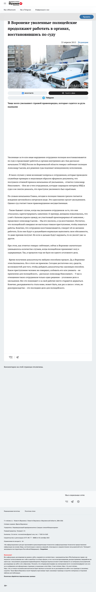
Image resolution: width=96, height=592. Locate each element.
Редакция (83, 42)
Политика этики (30, 511)
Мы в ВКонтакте (10, 10)
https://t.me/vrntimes (54, 566)
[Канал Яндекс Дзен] (68, 93)
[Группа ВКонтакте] (27, 93)
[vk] (11, 357)
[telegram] (18, 357)
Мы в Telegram (25, 10)
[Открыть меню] (5, 3)
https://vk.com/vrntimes (69, 566)
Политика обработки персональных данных (19, 576)
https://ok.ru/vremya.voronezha (14, 568)
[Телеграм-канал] (48, 98)
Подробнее (44, 549)
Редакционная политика (12, 511)
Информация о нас (42, 10)
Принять (86, 17)
